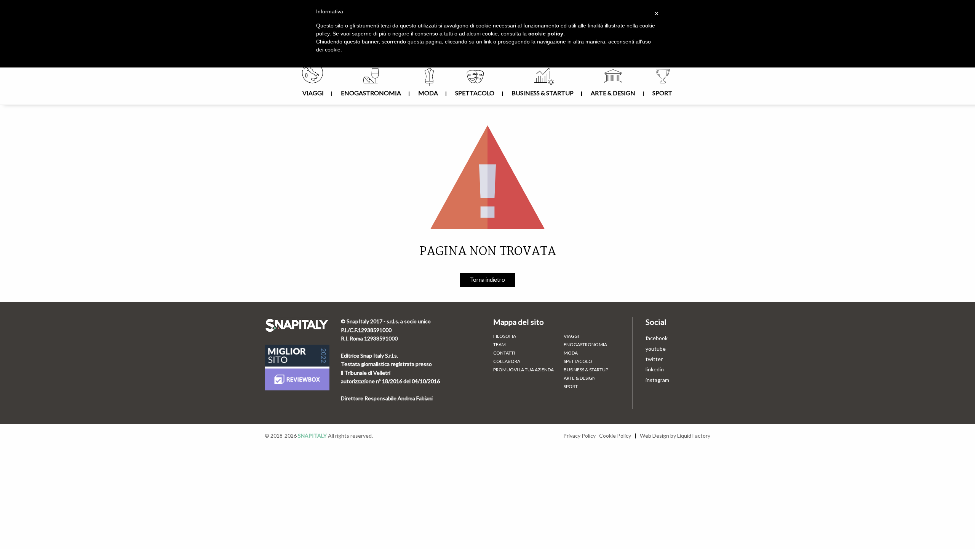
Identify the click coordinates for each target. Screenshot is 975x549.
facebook (657, 338)
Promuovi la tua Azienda (523, 370)
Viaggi (313, 92)
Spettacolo (474, 92)
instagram (657, 380)
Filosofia (504, 336)
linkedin (655, 369)
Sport (662, 92)
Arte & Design (613, 92)
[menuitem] (313, 83)
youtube (656, 348)
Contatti (504, 353)
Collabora (506, 361)
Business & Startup (542, 92)
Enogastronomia (371, 92)
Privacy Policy (579, 435)
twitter (654, 359)
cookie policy (545, 33)
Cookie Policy (615, 435)
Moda (428, 92)
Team (499, 344)
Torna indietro (487, 279)
